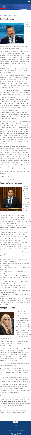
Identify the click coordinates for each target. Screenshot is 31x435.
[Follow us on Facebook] (12, 434)
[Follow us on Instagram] (15, 434)
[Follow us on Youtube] (20, 434)
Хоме (2, 12)
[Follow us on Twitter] (18, 434)
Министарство (9, 12)
